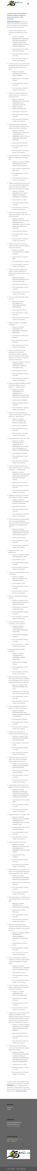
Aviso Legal (22, 1168)
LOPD (18, 1168)
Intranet (9, 1109)
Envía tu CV (10, 1107)
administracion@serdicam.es (14, 1122)
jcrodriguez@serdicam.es (13, 1124)
